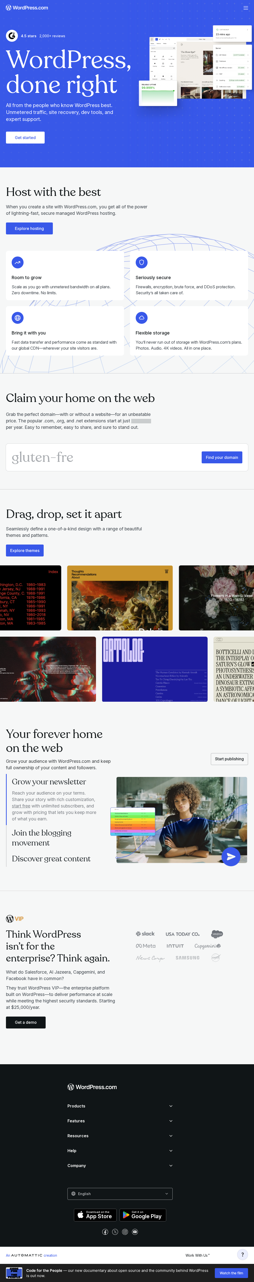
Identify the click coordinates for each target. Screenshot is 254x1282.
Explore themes (24, 550)
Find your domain (222, 457)
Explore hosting (29, 228)
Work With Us (197, 1255)
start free (21, 805)
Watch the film (231, 1273)
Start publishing (229, 758)
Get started (25, 137)
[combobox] (120, 1194)
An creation (31, 1255)
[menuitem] (25, 8)
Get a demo (26, 1022)
